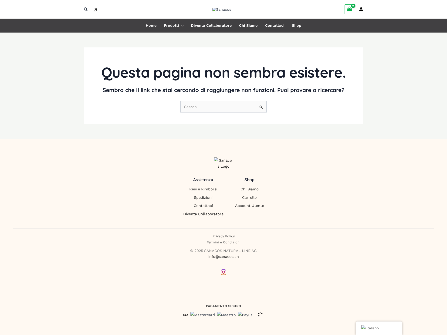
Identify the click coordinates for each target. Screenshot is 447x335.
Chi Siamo (248, 25)
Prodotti (171, 25)
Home (151, 25)
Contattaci (274, 25)
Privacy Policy (224, 236)
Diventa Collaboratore (211, 25)
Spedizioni (203, 197)
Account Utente (249, 205)
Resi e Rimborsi (203, 189)
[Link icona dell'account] (361, 9)
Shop (296, 25)
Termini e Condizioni (223, 242)
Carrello (249, 197)
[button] (86, 9)
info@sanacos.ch (223, 256)
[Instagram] (95, 9)
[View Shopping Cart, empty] (349, 9)
